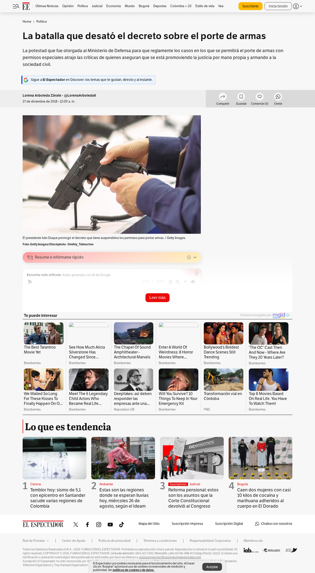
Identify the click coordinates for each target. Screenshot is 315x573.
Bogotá (242, 484)
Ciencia (35, 484)
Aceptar (212, 567)
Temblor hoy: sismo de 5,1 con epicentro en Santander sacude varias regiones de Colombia (57, 498)
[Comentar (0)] (260, 97)
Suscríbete (250, 6)
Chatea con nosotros (276, 524)
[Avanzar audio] (178, 282)
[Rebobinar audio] (170, 282)
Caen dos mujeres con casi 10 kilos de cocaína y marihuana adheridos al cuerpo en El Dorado (264, 498)
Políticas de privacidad (114, 541)
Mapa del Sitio (149, 524)
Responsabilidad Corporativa (210, 541)
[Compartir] (223, 97)
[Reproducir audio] (30, 282)
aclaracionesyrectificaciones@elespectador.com (170, 557)
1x (185, 281)
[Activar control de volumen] (193, 281)
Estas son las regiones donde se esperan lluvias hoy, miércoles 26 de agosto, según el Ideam (124, 498)
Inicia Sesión (278, 6)
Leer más (157, 297)
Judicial (194, 484)
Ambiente (106, 484)
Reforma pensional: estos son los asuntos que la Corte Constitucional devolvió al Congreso (193, 498)
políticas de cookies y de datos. (133, 570)
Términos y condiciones (160, 541)
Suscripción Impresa (187, 524)
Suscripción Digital (229, 524)
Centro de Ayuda (73, 541)
